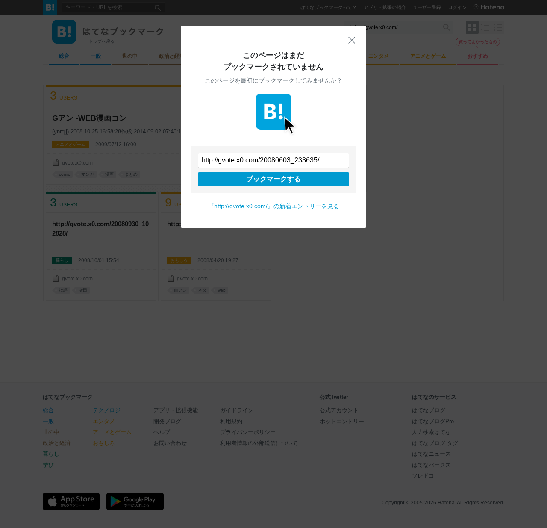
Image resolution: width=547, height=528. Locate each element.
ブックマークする (273, 179)
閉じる (351, 40)
